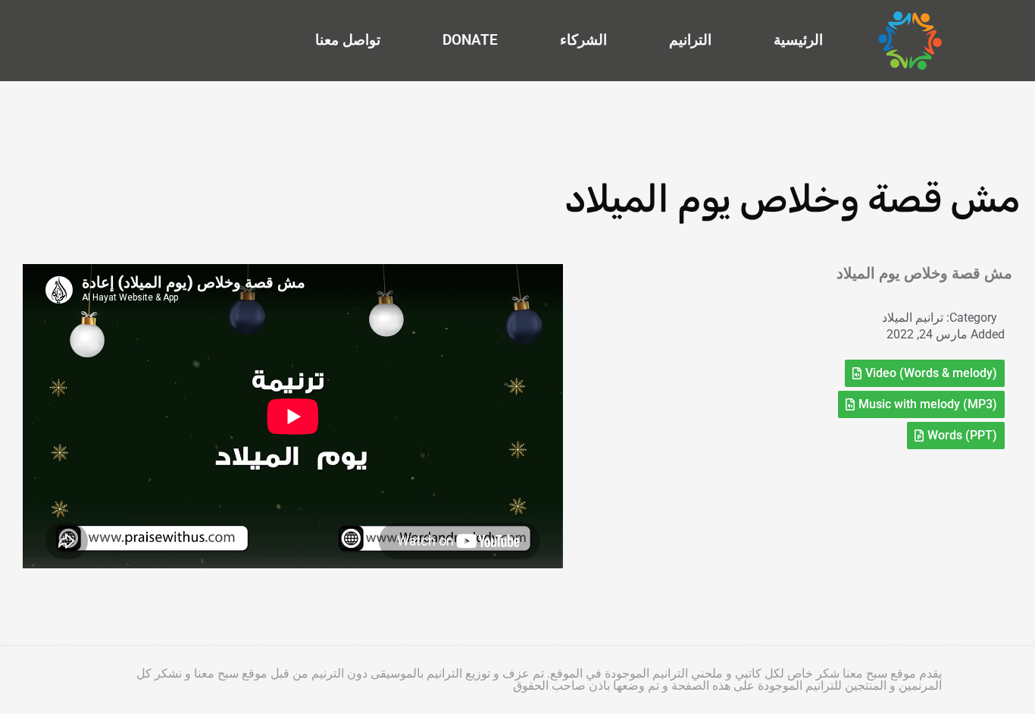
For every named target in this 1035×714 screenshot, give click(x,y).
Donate (470, 40)
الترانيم (690, 40)
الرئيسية (798, 40)
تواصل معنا (347, 40)
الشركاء (583, 40)
